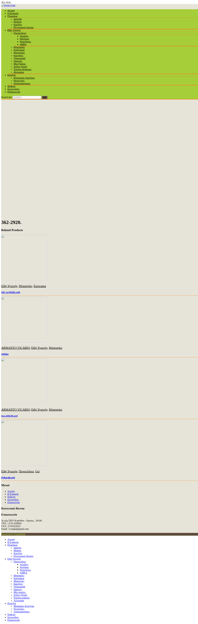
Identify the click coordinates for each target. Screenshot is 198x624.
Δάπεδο (18, 19)
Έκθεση (11, 86)
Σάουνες (18, 61)
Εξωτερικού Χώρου (24, 27)
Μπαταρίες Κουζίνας (24, 78)
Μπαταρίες (19, 47)
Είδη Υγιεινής (14, 30)
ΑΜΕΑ (23, 44)
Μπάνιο (18, 22)
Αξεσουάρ (19, 72)
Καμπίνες (18, 55)
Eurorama (40, 286)
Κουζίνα (18, 24)
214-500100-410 (9, 415)
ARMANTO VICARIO (15, 347)
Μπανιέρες (19, 52)
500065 (5, 354)
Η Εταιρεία (12, 13)
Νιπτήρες (24, 39)
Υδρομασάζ (20, 58)
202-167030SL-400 (10, 292)
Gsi (37, 471)
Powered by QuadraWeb (13, 534)
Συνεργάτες (13, 89)
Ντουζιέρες (25, 41)
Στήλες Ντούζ (20, 66)
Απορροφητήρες (22, 83)
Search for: (6, 97)
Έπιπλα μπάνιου (22, 69)
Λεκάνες (24, 36)
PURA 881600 (8, 477)
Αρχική (11, 10)
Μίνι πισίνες (20, 64)
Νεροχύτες (19, 80)
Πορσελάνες (20, 33)
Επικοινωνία (13, 92)
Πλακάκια (12, 16)
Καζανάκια (19, 50)
